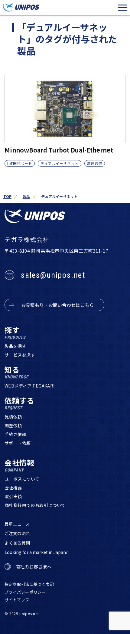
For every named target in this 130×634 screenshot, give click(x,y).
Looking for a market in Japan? (36, 552)
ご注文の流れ (17, 533)
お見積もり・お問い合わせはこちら (57, 305)
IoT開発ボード (19, 163)
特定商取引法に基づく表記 (29, 584)
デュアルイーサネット (60, 163)
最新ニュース (17, 524)
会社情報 (19, 465)
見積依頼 (13, 416)
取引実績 (13, 496)
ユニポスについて (22, 479)
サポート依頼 (18, 443)
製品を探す (15, 346)
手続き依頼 (15, 434)
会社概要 (13, 487)
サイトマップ (17, 599)
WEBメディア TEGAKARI (30, 386)
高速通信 (94, 163)
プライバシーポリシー (25, 592)
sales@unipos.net (53, 275)
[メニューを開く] (122, 8)
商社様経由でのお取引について (35, 505)
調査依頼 (13, 425)
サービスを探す (20, 355)
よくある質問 (17, 543)
